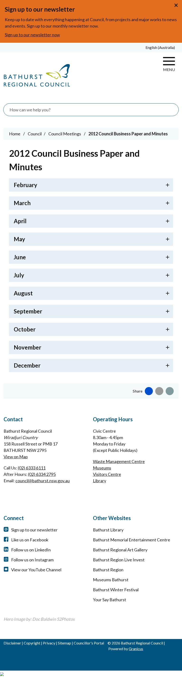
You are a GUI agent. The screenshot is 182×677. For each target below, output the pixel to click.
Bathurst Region (108, 569)
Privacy (49, 643)
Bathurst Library (108, 529)
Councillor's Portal (89, 643)
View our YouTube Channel (36, 569)
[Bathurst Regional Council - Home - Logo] (37, 75)
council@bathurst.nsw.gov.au (42, 480)
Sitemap (64, 643)
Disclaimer (12, 643)
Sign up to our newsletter (34, 529)
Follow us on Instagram (32, 559)
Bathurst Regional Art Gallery (120, 549)
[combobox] (162, 47)
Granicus (136, 648)
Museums (102, 467)
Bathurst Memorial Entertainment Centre (131, 539)
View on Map (16, 456)
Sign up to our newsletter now (32, 34)
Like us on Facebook (29, 539)
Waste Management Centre (119, 461)
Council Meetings (65, 133)
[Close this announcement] (176, 5)
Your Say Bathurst (109, 599)
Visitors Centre (107, 474)
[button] (91, 185)
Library (99, 480)
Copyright (32, 643)
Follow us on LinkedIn (31, 549)
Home (14, 133)
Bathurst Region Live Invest (119, 559)
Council (35, 133)
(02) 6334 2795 (42, 474)
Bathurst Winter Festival (116, 589)
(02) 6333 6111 (32, 467)
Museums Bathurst (110, 579)
